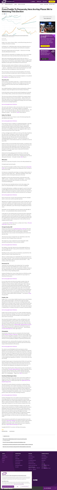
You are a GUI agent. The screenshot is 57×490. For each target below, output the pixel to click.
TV (2, 4)
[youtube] (44, 465)
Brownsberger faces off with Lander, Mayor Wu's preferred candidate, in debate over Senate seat (18, 444)
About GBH (4, 455)
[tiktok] (43, 465)
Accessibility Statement (32, 460)
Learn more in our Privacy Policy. (19, 484)
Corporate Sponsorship (19, 460)
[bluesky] (45, 465)
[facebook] (47, 465)
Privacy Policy (30, 458)
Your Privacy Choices (25, 486)
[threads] (46, 465)
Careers (3, 460)
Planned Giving (17, 463)
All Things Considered (6, 440)
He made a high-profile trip (14, 369)
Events (41, 4)
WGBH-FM (30, 469)
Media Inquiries (44, 458)
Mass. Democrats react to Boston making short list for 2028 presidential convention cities (17, 446)
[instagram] (42, 465)
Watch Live (39, 1)
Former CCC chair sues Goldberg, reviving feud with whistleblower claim (14, 442)
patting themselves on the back (20, 228)
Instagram (5, 77)
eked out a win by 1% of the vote (11, 334)
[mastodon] (46, 468)
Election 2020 (11, 431)
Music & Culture (21, 4)
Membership (17, 458)
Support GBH (51, 4)
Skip (17, 486)
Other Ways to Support (18, 465)
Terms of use (30, 455)
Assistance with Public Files (32, 465)
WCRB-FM (34, 469)
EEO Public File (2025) (31, 463)
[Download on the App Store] (47, 31)
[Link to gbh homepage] (4, 1)
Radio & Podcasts (8, 4)
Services (3, 458)
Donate (52, 1)
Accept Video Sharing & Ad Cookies (8, 486)
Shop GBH (46, 4)
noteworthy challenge (10, 420)
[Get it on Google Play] (52, 31)
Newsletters (43, 460)
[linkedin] (48, 465)
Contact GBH (44, 455)
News (15, 4)
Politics (5, 7)
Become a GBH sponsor (47, 18)
